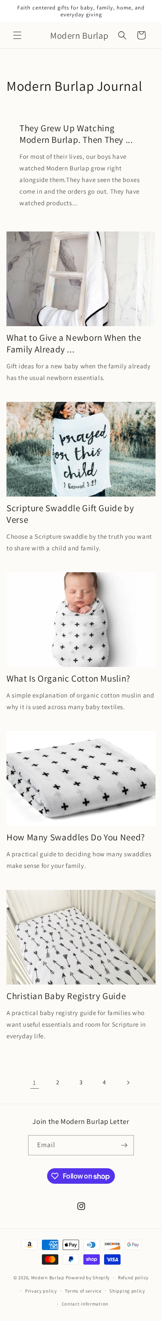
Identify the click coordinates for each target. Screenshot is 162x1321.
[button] (17, 35)
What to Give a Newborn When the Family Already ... (73, 343)
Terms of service (83, 1291)
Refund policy (133, 1278)
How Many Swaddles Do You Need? (75, 837)
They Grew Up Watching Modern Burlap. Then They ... (76, 133)
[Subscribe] (123, 1145)
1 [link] (34, 1082)
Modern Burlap (47, 1278)
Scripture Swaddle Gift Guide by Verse (70, 513)
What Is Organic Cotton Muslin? (68, 678)
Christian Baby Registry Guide (66, 996)
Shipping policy (127, 1291)
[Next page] (127, 1082)
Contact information (85, 1304)
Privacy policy (41, 1291)
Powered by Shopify (88, 1278)
